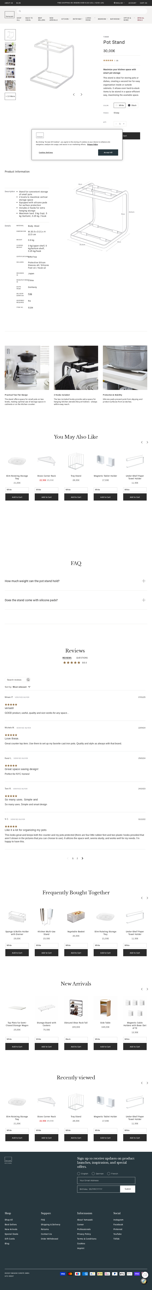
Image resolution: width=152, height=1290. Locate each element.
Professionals (84, 1229)
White (121, 105)
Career (80, 1224)
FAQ (43, 1219)
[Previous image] (74, 95)
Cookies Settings (46, 152)
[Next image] (81, 95)
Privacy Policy (84, 1234)
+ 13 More (10, 96)
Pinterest (117, 1229)
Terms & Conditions (86, 1238)
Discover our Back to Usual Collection (81, 3)
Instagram (118, 1219)
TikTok (116, 1238)
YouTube (117, 1234)
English (119, 3)
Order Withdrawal (49, 1238)
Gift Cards (10, 1238)
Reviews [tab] (67, 658)
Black (134, 105)
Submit (128, 1189)
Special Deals (11, 1234)
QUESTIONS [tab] (82, 658)
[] (143, 3)
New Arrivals (11, 1229)
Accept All (108, 152)
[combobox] (17, 687)
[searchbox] (15, 679)
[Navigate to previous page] (67, 858)
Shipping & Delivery (50, 1224)
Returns (45, 1229)
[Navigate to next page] (82, 858)
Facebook (118, 1224)
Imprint (80, 1248)
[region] (77, 144)
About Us (9, 3)
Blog (18, 3)
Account (132, 3)
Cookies (81, 1243)
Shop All (9, 1219)
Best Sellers (11, 1224)
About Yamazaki (85, 1219)
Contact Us (46, 1234)
